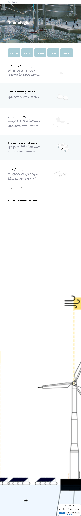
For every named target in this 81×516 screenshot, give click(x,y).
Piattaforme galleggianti (14, 53)
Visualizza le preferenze (75, 512)
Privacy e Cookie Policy (69, 514)
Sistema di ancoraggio (40, 53)
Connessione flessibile (27, 53)
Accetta (62, 512)
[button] (79, 505)
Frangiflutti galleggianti (67, 53)
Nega (68, 512)
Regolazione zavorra (53, 53)
